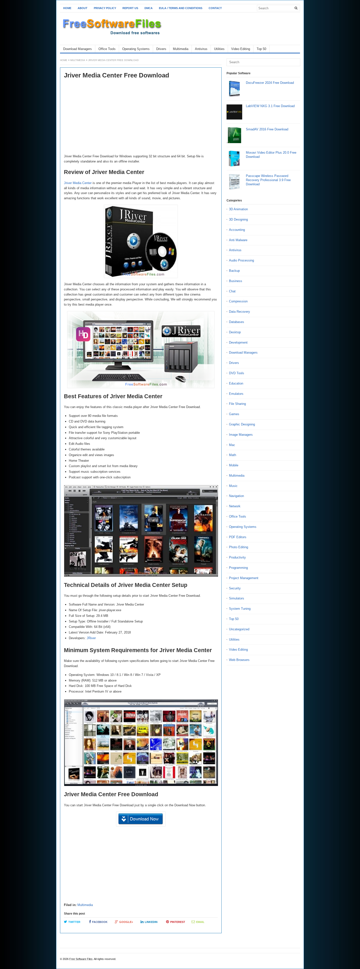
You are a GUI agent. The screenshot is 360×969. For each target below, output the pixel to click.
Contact (215, 8)
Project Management (243, 578)
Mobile (233, 465)
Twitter (74, 921)
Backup (234, 271)
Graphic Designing (242, 424)
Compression (238, 301)
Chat (232, 291)
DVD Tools (236, 373)
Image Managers (241, 434)
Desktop (235, 332)
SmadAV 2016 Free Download (267, 129)
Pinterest (177, 921)
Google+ (126, 921)
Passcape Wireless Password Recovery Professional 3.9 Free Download (268, 180)
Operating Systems (136, 49)
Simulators (236, 598)
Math (232, 455)
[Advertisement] (141, 117)
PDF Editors (237, 537)
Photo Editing (238, 547)
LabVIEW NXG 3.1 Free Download (270, 106)
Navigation (236, 496)
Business (235, 281)
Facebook (100, 921)
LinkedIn (151, 921)
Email (200, 921)
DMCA (148, 8)
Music (233, 486)
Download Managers (77, 49)
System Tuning (240, 608)
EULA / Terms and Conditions (180, 8)
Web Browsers (239, 660)
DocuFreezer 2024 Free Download (270, 83)
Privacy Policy (105, 8)
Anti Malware (238, 240)
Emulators (236, 394)
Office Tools (107, 49)
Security (235, 588)
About (82, 8)
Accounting (237, 230)
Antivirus (201, 49)
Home (67, 8)
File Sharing (237, 404)
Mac (232, 445)
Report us (130, 8)
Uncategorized (239, 629)
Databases (236, 322)
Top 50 (261, 49)
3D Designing (238, 219)
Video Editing (240, 49)
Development (238, 342)
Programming (238, 568)
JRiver (92, 638)
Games (234, 414)
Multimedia (180, 49)
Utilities (219, 49)
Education (236, 383)
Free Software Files (81, 958)
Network (234, 506)
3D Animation (238, 209)
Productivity (237, 557)
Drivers (161, 49)
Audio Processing (241, 260)
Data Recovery (239, 311)
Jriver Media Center (78, 183)
